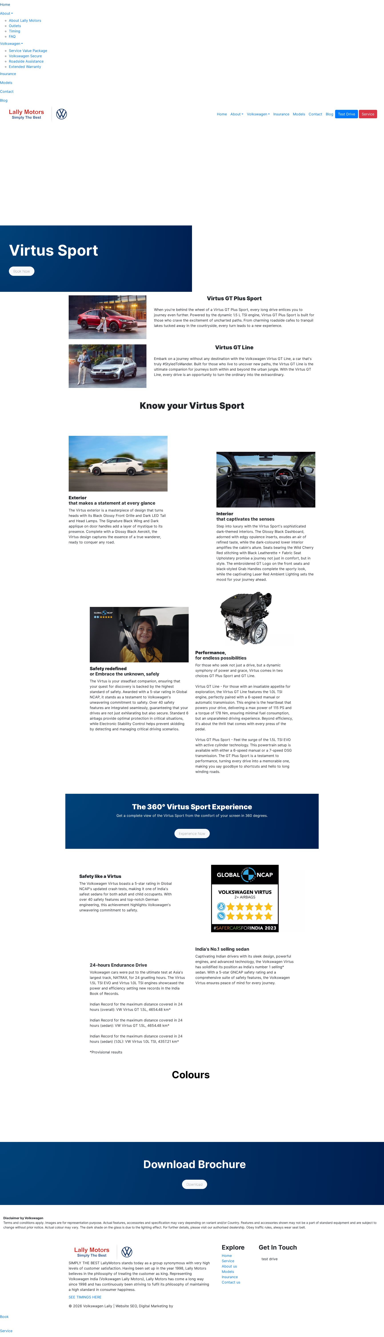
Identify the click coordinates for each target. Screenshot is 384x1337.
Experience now (192, 833)
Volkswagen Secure (25, 56)
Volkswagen (10, 43)
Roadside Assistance (26, 61)
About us (229, 1266)
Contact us (231, 1282)
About (5, 13)
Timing (14, 31)
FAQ (12, 36)
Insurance (8, 73)
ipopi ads (182, 1306)
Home (5, 4)
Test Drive (346, 114)
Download (194, 1184)
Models (6, 82)
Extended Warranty (25, 66)
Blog (4, 100)
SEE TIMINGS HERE (85, 1297)
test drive (270, 1259)
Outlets (15, 26)
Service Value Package (28, 50)
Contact (7, 91)
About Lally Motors (25, 20)
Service (368, 114)
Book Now (21, 271)
